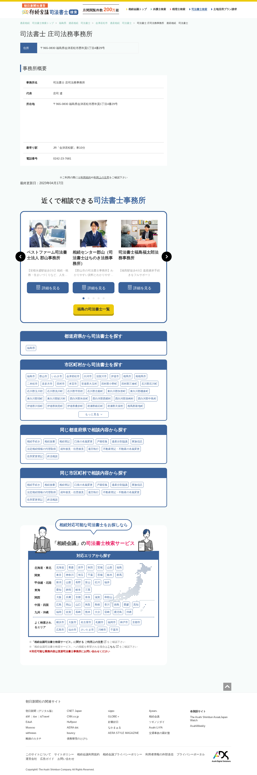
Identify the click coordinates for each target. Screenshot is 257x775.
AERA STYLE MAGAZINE (123, 732)
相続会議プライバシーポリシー (122, 754)
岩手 (80, 567)
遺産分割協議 (119, 441)
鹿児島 (118, 611)
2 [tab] (89, 298)
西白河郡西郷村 (102, 398)
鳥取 (87, 604)
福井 (107, 582)
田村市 (61, 383)
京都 (78, 597)
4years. (153, 710)
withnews (31, 732)
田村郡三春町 (129, 383)
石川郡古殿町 (95, 391)
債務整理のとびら (77, 738)
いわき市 (57, 376)
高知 (136, 604)
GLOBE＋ (114, 716)
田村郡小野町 (109, 383)
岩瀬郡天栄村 (115, 405)
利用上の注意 (101, 177)
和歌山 (108, 597)
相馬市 (127, 376)
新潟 (58, 582)
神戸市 (124, 622)
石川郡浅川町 (55, 391)
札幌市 (99, 622)
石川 (97, 582)
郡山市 (43, 376)
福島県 (31, 347)
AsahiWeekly (197, 725)
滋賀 (97, 597)
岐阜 (78, 589)
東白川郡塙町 (35, 398)
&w (35, 716)
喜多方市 (47, 383)
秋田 (90, 567)
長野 (78, 582)
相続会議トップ (137, 9)
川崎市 (102, 629)
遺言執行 (93, 448)
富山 (87, 582)
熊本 (87, 611)
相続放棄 (50, 441)
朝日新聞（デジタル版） (40, 710)
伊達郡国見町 (55, 405)
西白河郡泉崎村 (124, 398)
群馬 (119, 574)
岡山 (68, 604)
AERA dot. (73, 727)
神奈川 (70, 574)
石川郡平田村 (75, 391)
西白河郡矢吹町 (79, 398)
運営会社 (31, 758)
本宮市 (73, 383)
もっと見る (92, 414)
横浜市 (60, 622)
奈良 (87, 597)
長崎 (78, 611)
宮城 (100, 567)
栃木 (109, 574)
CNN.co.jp (73, 716)
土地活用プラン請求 (225, 9)
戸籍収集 (102, 441)
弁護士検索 (159, 9)
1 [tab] (84, 298)
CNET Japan (74, 710)
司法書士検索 (199, 9)
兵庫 (68, 597)
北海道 (60, 567)
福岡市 (112, 622)
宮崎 (107, 611)
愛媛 (126, 604)
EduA (29, 721)
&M (28, 716)
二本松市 (32, 383)
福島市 (31, 376)
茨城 (100, 574)
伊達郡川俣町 (35, 405)
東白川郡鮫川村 (56, 398)
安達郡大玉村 (89, 383)
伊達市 (115, 376)
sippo (111, 710)
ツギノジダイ (157, 721)
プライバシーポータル (191, 754)
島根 (97, 604)
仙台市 (72, 629)
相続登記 (64, 441)
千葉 (90, 574)
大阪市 (72, 622)
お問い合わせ (65, 758)
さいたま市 (87, 629)
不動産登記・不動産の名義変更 (121, 448)
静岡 (68, 589)
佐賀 (68, 611)
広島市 (60, 629)
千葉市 (114, 629)
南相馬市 (141, 376)
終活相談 (52, 456)
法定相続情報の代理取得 (41, 448)
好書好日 (113, 721)
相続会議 (154, 716)
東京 (58, 574)
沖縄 (129, 611)
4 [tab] (99, 298)
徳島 (116, 604)
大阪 (58, 597)
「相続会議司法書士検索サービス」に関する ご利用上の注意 (67, 641)
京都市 (136, 622)
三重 (87, 589)
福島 (119, 567)
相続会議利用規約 (88, 754)
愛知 (58, 589)
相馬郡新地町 (135, 405)
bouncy (71, 732)
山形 (109, 567)
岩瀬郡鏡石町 (95, 405)
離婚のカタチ (33, 738)
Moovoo (30, 727)
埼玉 (80, 574)
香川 (107, 604)
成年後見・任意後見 (72, 448)
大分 (97, 611)
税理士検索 (178, 9)
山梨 (68, 582)
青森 (71, 567)
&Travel (44, 716)
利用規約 (86, 177)
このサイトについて (38, 754)
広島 (58, 604)
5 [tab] (104, 298)
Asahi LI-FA (156, 727)
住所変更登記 (35, 456)
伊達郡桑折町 (75, 405)
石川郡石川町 (149, 383)
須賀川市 (101, 376)
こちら (111, 646)
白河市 (88, 376)
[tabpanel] (48, 257)
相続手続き (33, 441)
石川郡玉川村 (35, 391)
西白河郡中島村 (147, 398)
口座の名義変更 (83, 441)
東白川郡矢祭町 (116, 391)
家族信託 (137, 441)
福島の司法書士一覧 (93, 309)
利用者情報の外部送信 (159, 754)
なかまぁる (114, 727)
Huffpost (72, 721)
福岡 (58, 611)
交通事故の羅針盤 (159, 732)
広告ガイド (47, 758)
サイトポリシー (64, 754)
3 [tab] (94, 298)
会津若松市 (73, 376)
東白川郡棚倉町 (139, 391)
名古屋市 (86, 622)
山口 (78, 604)
